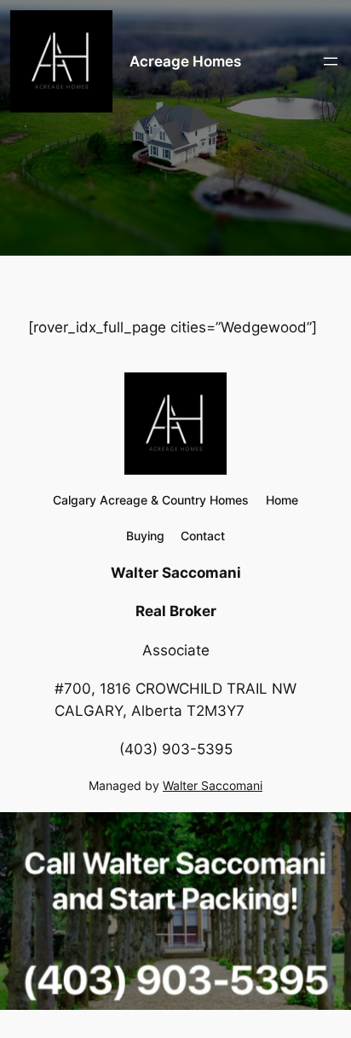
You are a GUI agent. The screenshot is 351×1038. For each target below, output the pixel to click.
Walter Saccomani (212, 785)
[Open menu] (330, 61)
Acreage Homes (185, 61)
